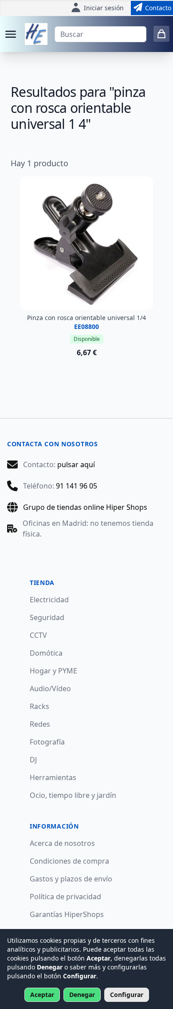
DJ (33, 760)
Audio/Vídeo (50, 688)
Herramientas (53, 777)
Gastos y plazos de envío (71, 879)
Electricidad (49, 600)
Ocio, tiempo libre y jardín (73, 795)
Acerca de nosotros (62, 843)
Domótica (46, 653)
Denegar (82, 994)
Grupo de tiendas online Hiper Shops (85, 507)
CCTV (38, 635)
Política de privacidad (65, 896)
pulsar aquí (76, 464)
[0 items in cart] (161, 34)
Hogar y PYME (53, 671)
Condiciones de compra (69, 861)
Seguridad (47, 617)
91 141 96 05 (76, 486)
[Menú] (11, 34)
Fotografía (47, 742)
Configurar (126, 994)
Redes (40, 724)
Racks (39, 706)
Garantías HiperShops (67, 914)
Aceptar (42, 994)
